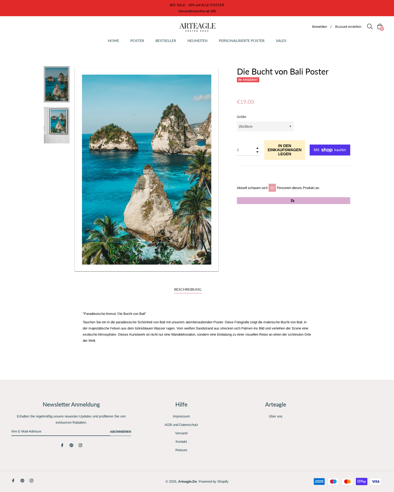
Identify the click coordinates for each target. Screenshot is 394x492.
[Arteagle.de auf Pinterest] (71, 445)
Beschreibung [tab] (188, 289)
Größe (241, 117)
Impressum (181, 416)
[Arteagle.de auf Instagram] (80, 445)
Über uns (276, 416)
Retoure (181, 450)
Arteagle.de (187, 481)
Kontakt (181, 441)
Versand (181, 433)
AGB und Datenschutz (181, 425)
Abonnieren (120, 431)
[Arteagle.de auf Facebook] (62, 445)
